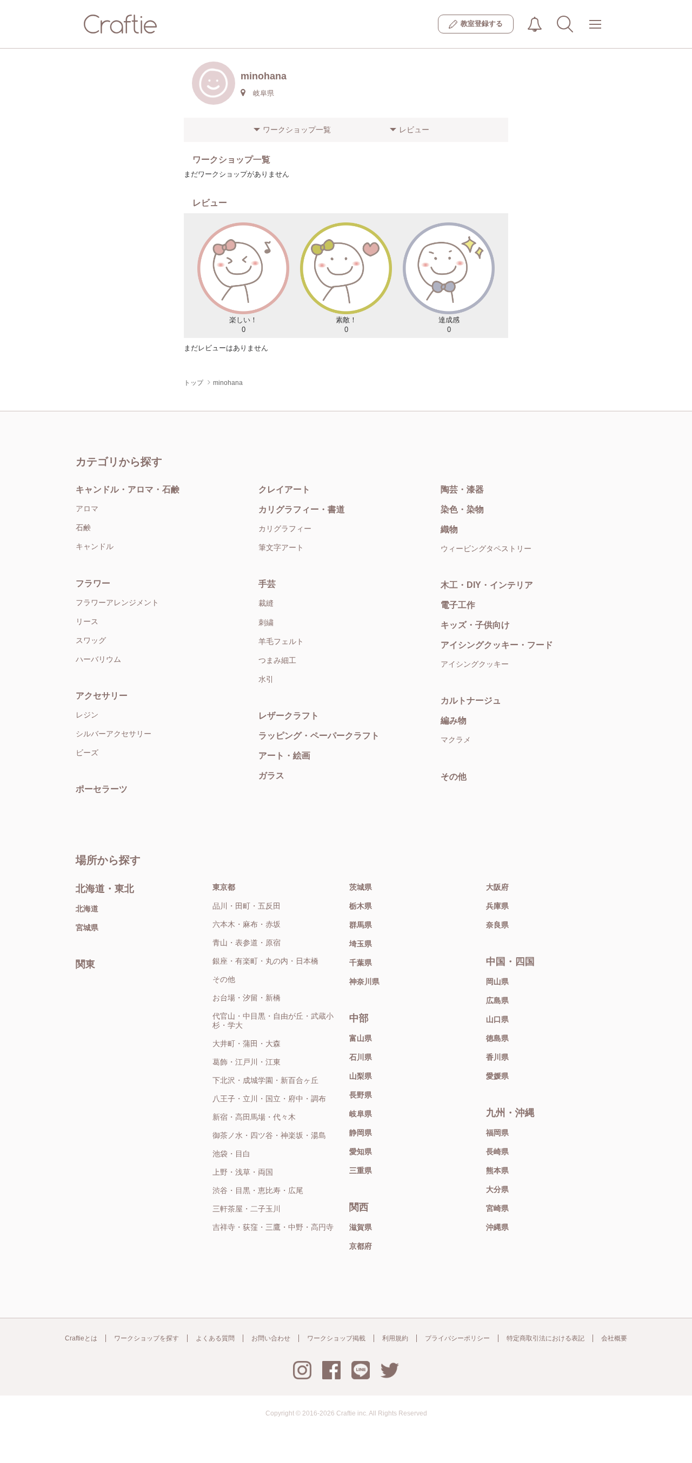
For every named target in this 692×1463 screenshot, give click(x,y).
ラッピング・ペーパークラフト (319, 735)
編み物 (454, 720)
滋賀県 (360, 1227)
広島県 (497, 1000)
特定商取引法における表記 (545, 1338)
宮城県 (87, 927)
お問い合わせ (270, 1338)
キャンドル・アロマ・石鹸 (127, 489)
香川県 (497, 1057)
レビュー (414, 129)
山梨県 (360, 1076)
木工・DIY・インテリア (487, 585)
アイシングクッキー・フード (497, 644)
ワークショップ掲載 (336, 1338)
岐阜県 (360, 1113)
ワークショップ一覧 (297, 129)
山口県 (497, 1019)
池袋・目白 (231, 1153)
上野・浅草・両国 (242, 1172)
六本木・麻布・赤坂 (246, 924)
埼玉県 (360, 943)
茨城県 (360, 887)
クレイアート (284, 489)
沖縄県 (497, 1227)
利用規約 (395, 1338)
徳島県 (497, 1038)
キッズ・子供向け (475, 624)
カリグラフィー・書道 (301, 509)
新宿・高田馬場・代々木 (254, 1117)
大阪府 (497, 887)
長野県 (360, 1095)
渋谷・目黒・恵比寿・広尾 (257, 1190)
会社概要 (614, 1338)
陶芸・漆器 (462, 489)
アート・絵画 (284, 755)
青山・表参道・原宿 (246, 942)
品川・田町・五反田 (246, 906)
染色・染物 (462, 509)
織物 (449, 529)
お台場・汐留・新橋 (246, 997)
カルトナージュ (471, 700)
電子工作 (458, 604)
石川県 (360, 1057)
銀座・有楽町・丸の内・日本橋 (265, 961)
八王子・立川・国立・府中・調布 (269, 1098)
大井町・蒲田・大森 (246, 1043)
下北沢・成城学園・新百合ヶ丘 (265, 1080)
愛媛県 (497, 1076)
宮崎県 (497, 1208)
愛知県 (360, 1151)
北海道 (87, 908)
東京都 (223, 887)
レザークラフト (288, 715)
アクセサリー (102, 695)
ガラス (271, 775)
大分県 (497, 1189)
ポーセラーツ (102, 789)
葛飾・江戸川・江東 (246, 1062)
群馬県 (360, 924)
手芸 (267, 583)
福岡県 (497, 1132)
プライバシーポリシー (457, 1338)
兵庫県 (497, 906)
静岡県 (360, 1132)
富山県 (360, 1038)
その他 (454, 776)
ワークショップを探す (146, 1338)
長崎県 (497, 1151)
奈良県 (497, 924)
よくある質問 (215, 1338)
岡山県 (497, 981)
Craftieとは (81, 1338)
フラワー (93, 583)
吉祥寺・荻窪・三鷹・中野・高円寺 (273, 1227)
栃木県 (360, 906)
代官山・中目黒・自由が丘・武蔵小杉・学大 (273, 1020)
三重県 (360, 1170)
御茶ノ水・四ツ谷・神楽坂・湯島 (269, 1135)
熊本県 (497, 1170)
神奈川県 (364, 981)
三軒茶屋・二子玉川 (246, 1208)
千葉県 (360, 962)
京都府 (360, 1246)
